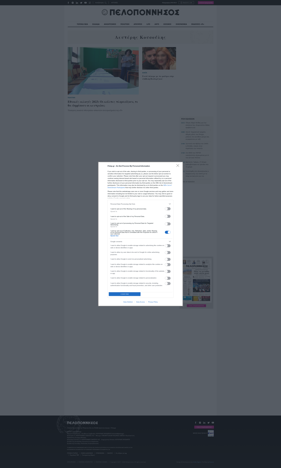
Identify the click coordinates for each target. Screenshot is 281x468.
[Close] (178, 166)
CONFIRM (125, 294)
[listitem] (140, 204)
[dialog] (140, 234)
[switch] (168, 208)
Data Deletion (128, 302)
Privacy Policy (153, 302)
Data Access (140, 302)
